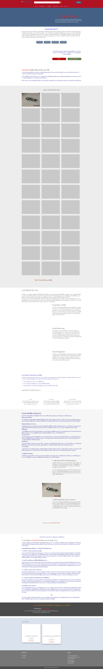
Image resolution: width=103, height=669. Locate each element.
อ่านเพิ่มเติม (31, 640)
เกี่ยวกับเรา (66, 6)
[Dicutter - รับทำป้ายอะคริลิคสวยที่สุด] (27, 2)
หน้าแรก (36, 6)
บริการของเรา (55, 6)
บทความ (61, 6)
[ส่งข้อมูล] (61, 2)
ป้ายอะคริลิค (24, 655)
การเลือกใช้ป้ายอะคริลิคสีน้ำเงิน (31, 636)
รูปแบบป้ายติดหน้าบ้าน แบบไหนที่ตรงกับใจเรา (51, 637)
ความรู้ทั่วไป (49, 6)
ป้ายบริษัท (23, 657)
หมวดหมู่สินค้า (41, 6)
